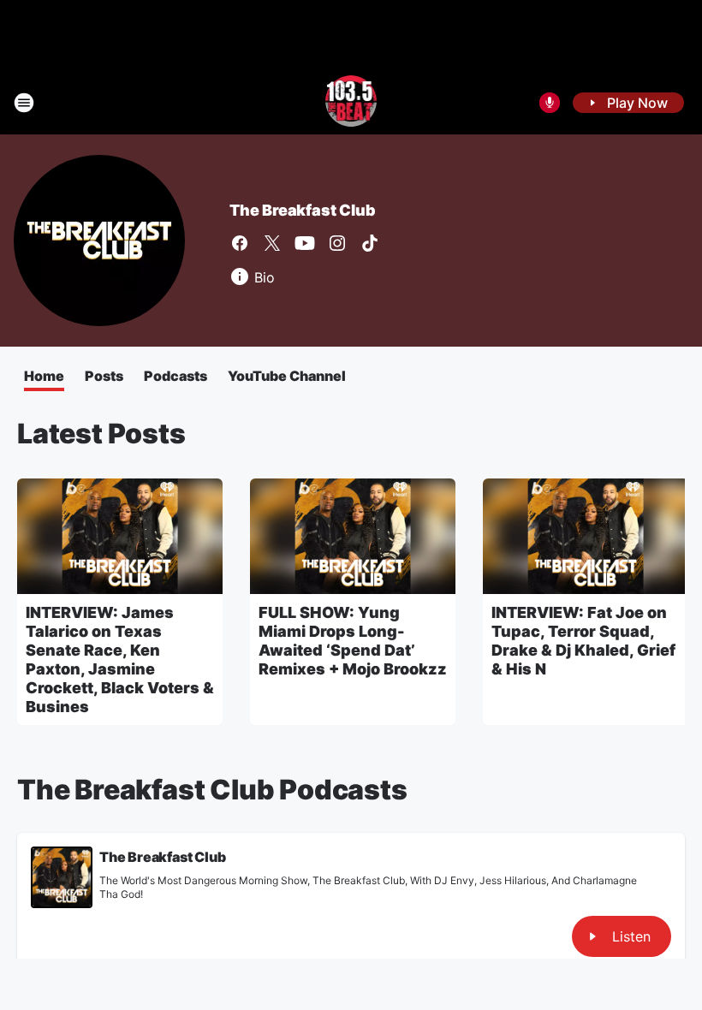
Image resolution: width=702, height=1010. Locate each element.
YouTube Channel (287, 375)
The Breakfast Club (302, 210)
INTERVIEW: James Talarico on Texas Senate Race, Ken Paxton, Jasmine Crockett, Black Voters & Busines (120, 659)
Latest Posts (101, 433)
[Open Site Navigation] (24, 102)
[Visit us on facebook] (239, 243)
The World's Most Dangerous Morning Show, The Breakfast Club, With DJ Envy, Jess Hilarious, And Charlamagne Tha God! (368, 887)
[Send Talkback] (549, 102)
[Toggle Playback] (61, 877)
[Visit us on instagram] (337, 243)
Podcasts (175, 375)
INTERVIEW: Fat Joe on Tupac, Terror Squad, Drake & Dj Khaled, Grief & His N (583, 640)
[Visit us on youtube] (304, 243)
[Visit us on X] (272, 243)
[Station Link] (351, 102)
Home (44, 375)
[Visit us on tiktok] (370, 243)
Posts (104, 375)
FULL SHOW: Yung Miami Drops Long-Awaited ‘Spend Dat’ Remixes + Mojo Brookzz (353, 640)
